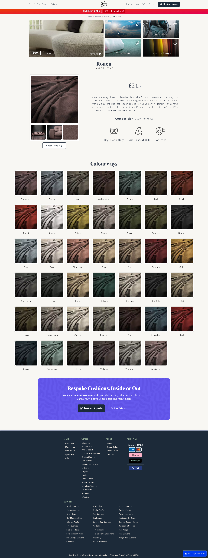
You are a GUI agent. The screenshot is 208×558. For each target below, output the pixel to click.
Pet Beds (96, 526)
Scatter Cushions (73, 530)
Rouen (106, 17)
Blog (137, 4)
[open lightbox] (54, 99)
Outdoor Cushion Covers (128, 522)
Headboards (97, 518)
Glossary (110, 454)
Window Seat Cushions (101, 542)
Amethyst (117, 17)
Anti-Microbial (87, 450)
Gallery (54, 4)
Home (89, 17)
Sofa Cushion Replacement (103, 534)
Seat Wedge (123, 530)
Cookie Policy (112, 450)
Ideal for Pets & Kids (90, 464)
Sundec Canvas (88, 482)
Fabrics (98, 17)
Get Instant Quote (169, 4)
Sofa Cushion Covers (74, 534)
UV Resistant (87, 490)
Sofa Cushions (124, 534)
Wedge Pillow (71, 542)
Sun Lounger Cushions (75, 538)
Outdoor (123, 34)
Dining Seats (71, 514)
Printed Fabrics (88, 479)
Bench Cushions (72, 506)
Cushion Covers (125, 510)
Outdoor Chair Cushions (102, 522)
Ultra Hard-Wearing (89, 486)
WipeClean (123, 53)
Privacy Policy (112, 447)
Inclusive (85, 468)
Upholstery (69, 454)
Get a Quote (70, 443)
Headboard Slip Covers (127, 518)
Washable (161, 34)
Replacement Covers (127, 526)
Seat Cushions (98, 530)
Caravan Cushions (73, 510)
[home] (104, 4)
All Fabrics (86, 443)
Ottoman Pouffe (72, 522)
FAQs (144, 4)
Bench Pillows (98, 506)
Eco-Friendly (86, 461)
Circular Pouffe (98, 510)
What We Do (34, 4)
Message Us (70, 447)
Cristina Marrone (88, 457)
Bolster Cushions (125, 506)
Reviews (129, 4)
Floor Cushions (98, 514)
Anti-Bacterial (87, 446)
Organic (85, 471)
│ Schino (42, 52)
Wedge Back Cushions (127, 538)
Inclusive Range (161, 53)
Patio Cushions (72, 526)
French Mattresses (126, 514)
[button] (45, 4)
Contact (152, 4)
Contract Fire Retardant (91, 453)
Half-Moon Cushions (74, 518)
